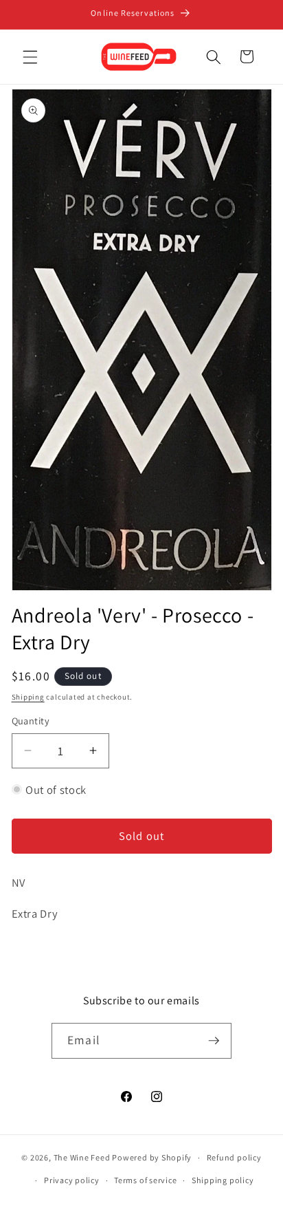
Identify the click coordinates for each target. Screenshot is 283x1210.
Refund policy (234, 1157)
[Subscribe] (213, 1041)
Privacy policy (72, 1180)
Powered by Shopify (152, 1157)
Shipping (28, 697)
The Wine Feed (82, 1157)
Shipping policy (223, 1180)
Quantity (31, 720)
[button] (30, 56)
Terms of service (145, 1180)
